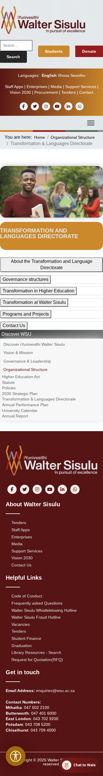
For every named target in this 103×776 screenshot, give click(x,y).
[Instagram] (46, 106)
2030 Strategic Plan (19, 393)
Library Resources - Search (36, 652)
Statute (8, 382)
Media (56, 86)
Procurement (46, 92)
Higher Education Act (21, 376)
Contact (86, 92)
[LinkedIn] (68, 106)
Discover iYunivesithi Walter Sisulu (34, 344)
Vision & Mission (18, 352)
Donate (89, 51)
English (49, 75)
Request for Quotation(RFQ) (37, 659)
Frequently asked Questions (36, 603)
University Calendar (19, 410)
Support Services (80, 86)
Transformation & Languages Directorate (39, 399)
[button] (98, 344)
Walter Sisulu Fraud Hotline (36, 617)
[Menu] (91, 123)
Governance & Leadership (27, 361)
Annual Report (15, 416)
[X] (35, 106)
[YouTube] (57, 106)
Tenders (68, 92)
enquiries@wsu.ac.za (55, 690)
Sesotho (77, 75)
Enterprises (37, 86)
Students (54, 51)
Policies (9, 388)
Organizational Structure (25, 369)
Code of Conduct (26, 596)
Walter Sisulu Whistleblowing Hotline (44, 610)
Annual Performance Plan (25, 404)
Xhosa (63, 75)
